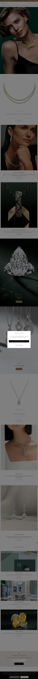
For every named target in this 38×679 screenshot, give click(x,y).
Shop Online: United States (19, 341)
